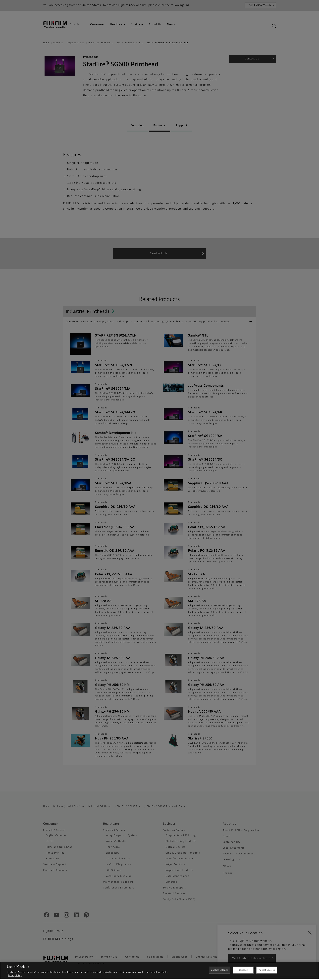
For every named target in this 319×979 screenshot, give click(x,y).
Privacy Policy (15, 976)
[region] (159, 970)
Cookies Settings (219, 970)
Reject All (243, 970)
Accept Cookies (267, 970)
